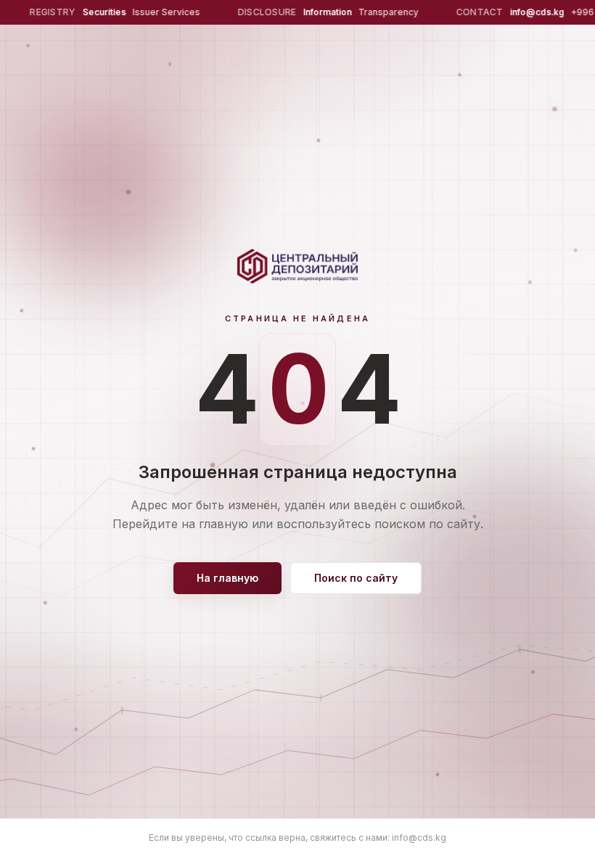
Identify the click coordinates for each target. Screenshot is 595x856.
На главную (227, 578)
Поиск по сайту (356, 578)
